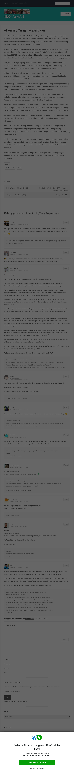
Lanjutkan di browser (37, 769)
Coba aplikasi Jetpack (37, 762)
